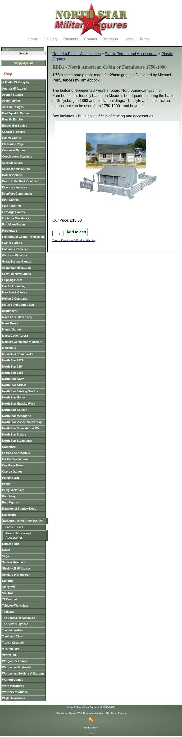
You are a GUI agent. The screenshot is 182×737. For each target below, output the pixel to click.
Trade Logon (91, 727)
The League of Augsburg (18, 618)
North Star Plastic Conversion (22, 422)
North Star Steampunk (17, 440)
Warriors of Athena (15, 692)
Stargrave (9, 587)
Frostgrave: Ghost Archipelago (23, 237)
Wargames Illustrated (16, 667)
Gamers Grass (12, 243)
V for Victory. (10, 649)
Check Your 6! (11, 138)
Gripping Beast (12, 280)
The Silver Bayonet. (15, 624)
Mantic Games (12, 329)
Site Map (111, 713)
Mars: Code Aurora (15, 335)
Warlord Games (12, 679)
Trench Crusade (13, 642)
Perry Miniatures (13, 490)
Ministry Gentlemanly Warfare (22, 342)
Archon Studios (12, 94)
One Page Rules (13, 465)
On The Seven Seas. (15, 459)
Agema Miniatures (14, 88)
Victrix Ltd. (9, 655)
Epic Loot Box (11, 206)
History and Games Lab (18, 304)
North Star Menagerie (16, 416)
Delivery (51, 39)
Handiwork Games (14, 292)
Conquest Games (14, 150)
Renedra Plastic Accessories (76, 54)
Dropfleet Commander (17, 193)
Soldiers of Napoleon (16, 574)
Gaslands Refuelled (15, 249)
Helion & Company (14, 298)
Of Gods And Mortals (16, 453)
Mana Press (10, 323)
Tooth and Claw (12, 636)
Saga (5, 556)
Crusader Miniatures (16, 169)
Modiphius (9, 348)
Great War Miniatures (16, 267)
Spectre (7, 581)
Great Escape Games (16, 261)
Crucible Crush (12, 162)
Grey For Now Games (16, 274)
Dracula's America (14, 187)
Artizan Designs (13, 107)
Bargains (110, 39)
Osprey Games (12, 471)
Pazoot (6, 484)
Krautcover (10, 311)
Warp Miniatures (13, 686)
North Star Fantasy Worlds (20, 391)
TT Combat (9, 599)
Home (33, 39)
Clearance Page (13, 144)
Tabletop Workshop (15, 605)
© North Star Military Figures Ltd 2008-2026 (91, 707)
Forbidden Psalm (13, 224)
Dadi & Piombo (12, 175)
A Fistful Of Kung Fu (15, 82)
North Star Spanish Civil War (21, 428)
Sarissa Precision (14, 562)
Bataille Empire (12, 119)
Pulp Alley (9, 496)
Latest (128, 39)
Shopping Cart (23, 63)
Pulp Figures (10, 502)
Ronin (6, 550)
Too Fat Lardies (12, 630)
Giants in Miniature (14, 255)
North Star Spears (14, 434)
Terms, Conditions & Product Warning (74, 240)
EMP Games (10, 199)
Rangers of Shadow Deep (19, 508)
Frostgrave (9, 230)
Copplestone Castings (17, 156)
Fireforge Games (13, 212)
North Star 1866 (12, 372)
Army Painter (11, 101)
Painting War (10, 477)
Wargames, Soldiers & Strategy (23, 673)
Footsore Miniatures (15, 218)
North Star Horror (14, 397)
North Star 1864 (12, 366)
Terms (144, 39)
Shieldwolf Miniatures (16, 568)
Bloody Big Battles (14, 125)
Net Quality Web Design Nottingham (84, 713)
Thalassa (8, 611)
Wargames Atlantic (15, 661)
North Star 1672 (12, 360)
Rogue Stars (10, 544)
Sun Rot (7, 593)
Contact (90, 39)
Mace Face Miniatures (17, 317)
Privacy (122, 713)
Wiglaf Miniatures (13, 698)
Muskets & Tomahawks (17, 354)
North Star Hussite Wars (18, 403)
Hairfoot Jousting (13, 286)
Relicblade (9, 515)
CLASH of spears (14, 132)
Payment (70, 39)
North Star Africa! (14, 385)
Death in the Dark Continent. (21, 181)
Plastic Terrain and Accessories (131, 54)
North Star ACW (13, 379)
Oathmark (9, 447)
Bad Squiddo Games (16, 113)
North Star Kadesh (14, 410)
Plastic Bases (14, 527)
